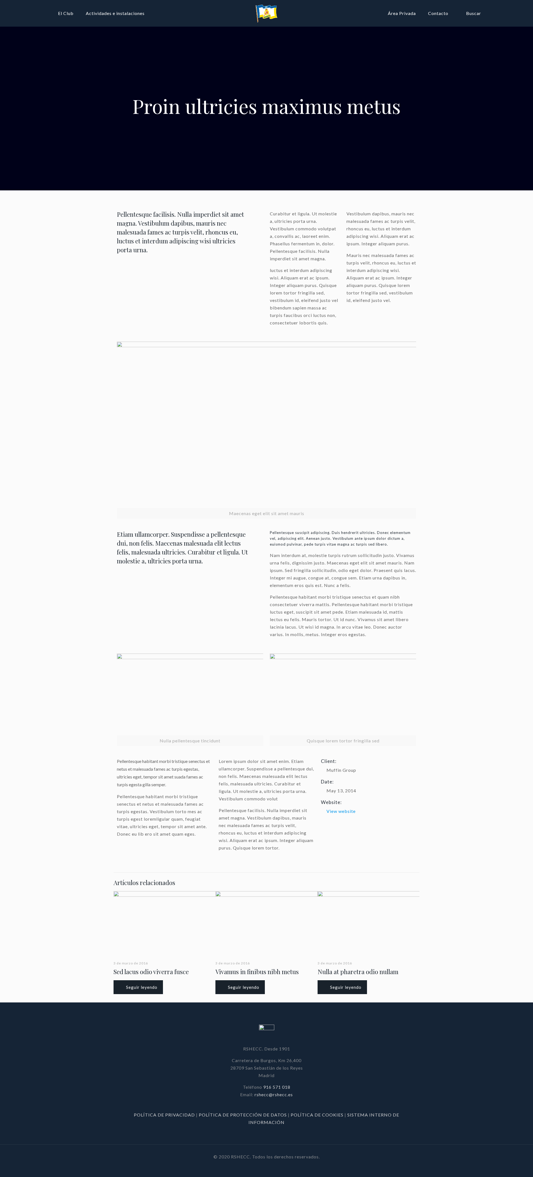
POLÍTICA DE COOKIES (317, 1114)
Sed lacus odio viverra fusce (151, 971)
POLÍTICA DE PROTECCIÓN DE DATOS (243, 1114)
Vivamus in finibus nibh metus (257, 971)
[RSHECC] (267, 13)
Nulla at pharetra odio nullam (358, 971)
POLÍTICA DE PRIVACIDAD (165, 1114)
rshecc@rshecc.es (274, 1094)
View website (341, 811)
